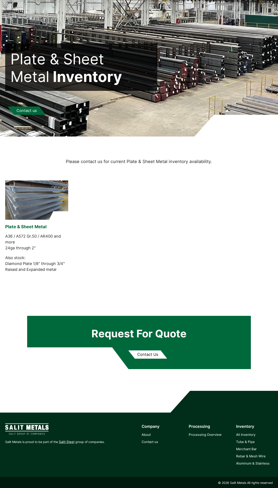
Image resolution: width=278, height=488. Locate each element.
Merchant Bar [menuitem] (246, 449)
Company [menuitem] (150, 426)
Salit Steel (66, 442)
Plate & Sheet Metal (25, 226)
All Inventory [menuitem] (245, 435)
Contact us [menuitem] (150, 442)
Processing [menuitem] (199, 426)
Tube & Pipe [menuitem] (245, 442)
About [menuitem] (146, 435)
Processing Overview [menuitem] (205, 435)
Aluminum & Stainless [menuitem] (253, 463)
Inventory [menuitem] (245, 426)
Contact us (27, 110)
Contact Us (147, 354)
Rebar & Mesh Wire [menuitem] (251, 456)
